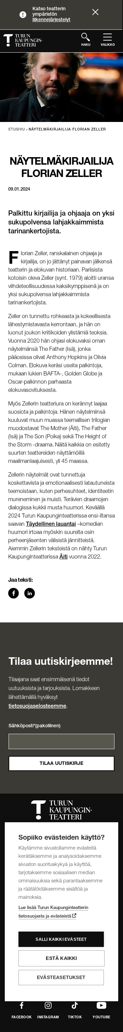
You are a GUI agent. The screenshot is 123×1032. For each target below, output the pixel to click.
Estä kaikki (61, 958)
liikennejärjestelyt (51, 20)
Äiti (63, 557)
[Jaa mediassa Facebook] (15, 593)
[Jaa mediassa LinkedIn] (31, 593)
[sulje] (95, 13)
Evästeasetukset (61, 977)
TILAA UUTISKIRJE (61, 763)
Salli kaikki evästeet (61, 939)
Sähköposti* (34, 726)
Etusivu (17, 130)
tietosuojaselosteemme (37, 707)
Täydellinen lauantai (51, 524)
